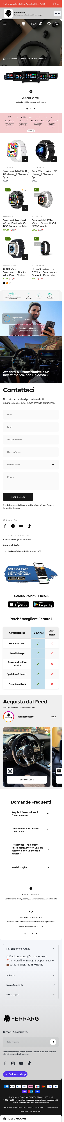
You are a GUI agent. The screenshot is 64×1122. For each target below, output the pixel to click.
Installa (57, 13)
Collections (13, 58)
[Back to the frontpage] (4, 58)
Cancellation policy (35, 1111)
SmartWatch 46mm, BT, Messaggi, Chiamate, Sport (44, 174)
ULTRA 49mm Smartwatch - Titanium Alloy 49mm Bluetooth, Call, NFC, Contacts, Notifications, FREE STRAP (15, 276)
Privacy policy (17, 1107)
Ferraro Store (38, 217)
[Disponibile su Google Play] (43, 604)
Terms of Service (9, 508)
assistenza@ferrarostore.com (20, 539)
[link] (30, 960)
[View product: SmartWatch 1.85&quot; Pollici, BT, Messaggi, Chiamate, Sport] (25, 159)
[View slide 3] (35, 109)
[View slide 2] (31, 109)
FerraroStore (9, 167)
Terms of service (28, 1107)
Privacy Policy (46, 505)
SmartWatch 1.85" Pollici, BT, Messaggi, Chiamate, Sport (16, 174)
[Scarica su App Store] (18, 604)
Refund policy (7, 1107)
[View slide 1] (27, 109)
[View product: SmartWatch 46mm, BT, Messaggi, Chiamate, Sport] (53, 159)
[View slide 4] (36, 934)
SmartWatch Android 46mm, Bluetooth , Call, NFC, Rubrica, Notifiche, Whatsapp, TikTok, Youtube (15, 226)
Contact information (52, 1107)
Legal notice (24, 1111)
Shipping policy (39, 1107)
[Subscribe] (53, 1042)
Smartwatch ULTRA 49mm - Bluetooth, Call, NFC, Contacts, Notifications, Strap (44, 225)
